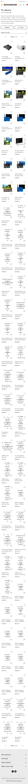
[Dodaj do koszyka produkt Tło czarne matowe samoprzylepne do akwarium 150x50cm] (24, 405)
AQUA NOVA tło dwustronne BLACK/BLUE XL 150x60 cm (20, 198)
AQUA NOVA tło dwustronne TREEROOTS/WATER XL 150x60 (7, 292)
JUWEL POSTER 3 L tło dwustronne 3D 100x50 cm (7, 315)
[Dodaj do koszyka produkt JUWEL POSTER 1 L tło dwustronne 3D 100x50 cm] (11, 240)
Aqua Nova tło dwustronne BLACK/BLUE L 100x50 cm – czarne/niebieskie (20, 127)
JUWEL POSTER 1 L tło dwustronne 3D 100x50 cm (7, 245)
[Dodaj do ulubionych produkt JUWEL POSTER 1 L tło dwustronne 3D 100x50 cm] (11, 229)
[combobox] (14, 32)
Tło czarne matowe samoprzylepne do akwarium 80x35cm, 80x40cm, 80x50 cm (6, 386)
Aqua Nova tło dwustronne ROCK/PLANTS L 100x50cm (19, 104)
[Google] (15, 771)
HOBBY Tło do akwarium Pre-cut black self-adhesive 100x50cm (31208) (20, 432)
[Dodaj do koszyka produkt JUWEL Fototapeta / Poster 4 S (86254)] (11, 686)
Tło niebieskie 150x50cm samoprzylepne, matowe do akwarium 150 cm (20, 737)
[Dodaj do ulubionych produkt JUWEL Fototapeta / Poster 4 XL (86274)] (24, 675)
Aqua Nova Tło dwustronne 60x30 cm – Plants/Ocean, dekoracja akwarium (7, 104)
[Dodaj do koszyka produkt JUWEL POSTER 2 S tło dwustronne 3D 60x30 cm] (24, 240)
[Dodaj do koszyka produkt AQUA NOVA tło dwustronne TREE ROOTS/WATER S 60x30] (11, 170)
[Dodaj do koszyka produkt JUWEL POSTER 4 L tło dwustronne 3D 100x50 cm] (24, 287)
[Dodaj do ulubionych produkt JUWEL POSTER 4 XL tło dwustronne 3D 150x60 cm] (24, 323)
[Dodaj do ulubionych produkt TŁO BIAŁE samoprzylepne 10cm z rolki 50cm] (24, 41)
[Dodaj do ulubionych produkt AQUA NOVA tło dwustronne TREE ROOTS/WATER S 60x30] (11, 159)
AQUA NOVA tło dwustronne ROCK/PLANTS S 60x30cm (19, 81)
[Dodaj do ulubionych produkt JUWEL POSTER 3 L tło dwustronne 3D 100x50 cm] (11, 300)
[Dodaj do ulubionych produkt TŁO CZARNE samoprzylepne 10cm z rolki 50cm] (11, 41)
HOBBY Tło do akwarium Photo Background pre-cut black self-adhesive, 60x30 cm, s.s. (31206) (7, 479)
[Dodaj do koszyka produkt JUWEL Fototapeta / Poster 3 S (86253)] (24, 639)
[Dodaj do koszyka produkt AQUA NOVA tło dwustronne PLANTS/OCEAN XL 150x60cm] (24, 311)
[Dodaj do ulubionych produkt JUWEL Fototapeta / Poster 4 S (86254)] (11, 675)
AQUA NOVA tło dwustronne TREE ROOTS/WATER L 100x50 (19, 174)
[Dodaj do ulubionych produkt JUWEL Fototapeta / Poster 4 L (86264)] (24, 652)
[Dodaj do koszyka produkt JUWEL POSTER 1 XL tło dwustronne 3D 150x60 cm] (11, 358)
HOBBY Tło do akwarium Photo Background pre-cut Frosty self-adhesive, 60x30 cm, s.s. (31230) (7, 573)
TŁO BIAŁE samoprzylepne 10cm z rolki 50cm (20, 57)
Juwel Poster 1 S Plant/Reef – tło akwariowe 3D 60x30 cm (7, 198)
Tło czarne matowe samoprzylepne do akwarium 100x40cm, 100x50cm (7, 409)
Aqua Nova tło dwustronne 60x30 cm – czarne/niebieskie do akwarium (7, 127)
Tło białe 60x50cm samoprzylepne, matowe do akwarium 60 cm (7, 714)
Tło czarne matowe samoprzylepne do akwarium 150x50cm (19, 409)
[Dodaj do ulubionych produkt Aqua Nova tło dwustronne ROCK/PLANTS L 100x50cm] (24, 88)
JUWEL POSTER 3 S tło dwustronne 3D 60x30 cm (7, 268)
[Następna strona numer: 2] (22, 37)
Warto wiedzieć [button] (6, 762)
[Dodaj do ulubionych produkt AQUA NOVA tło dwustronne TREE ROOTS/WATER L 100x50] (24, 159)
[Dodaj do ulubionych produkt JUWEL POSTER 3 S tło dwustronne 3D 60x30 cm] (11, 253)
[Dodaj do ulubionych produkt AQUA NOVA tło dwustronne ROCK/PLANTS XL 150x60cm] (11, 206)
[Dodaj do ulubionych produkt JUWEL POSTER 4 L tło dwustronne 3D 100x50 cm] (24, 276)
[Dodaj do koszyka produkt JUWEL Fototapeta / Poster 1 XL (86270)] (24, 616)
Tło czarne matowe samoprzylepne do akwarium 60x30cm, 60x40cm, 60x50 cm (20, 151)
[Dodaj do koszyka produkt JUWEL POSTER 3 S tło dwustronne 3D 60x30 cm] (11, 264)
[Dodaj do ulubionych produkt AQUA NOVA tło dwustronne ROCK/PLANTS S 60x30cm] (24, 65)
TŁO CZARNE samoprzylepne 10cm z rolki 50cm (7, 57)
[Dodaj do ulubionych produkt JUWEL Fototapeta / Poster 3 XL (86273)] (11, 652)
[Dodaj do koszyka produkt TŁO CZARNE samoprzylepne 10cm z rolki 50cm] (11, 53)
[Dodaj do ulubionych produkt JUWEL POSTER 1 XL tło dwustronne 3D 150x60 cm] (11, 347)
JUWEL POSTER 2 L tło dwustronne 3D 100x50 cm (20, 268)
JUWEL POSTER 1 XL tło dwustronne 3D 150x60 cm (7, 362)
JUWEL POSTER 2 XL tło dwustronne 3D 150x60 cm (7, 339)
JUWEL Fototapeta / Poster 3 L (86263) (19, 503)
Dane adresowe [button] (6, 755)
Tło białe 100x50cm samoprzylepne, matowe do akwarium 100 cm (7, 526)
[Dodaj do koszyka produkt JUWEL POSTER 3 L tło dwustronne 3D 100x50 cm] (11, 311)
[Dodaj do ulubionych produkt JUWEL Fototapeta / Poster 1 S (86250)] (11, 605)
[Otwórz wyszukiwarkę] (20, 4)
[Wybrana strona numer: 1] (14, 37)
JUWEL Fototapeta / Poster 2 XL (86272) (6, 644)
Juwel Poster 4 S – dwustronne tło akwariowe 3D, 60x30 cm (20, 221)
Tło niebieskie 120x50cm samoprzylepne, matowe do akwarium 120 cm (7, 432)
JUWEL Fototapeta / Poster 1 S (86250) (6, 620)
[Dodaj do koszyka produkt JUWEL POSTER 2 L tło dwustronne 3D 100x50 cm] (24, 264)
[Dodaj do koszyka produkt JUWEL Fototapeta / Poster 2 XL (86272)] (11, 639)
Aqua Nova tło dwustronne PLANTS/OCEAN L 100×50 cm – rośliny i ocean (7, 151)
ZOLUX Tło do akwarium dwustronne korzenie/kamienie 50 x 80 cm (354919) (20, 550)
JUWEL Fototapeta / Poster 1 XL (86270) (19, 620)
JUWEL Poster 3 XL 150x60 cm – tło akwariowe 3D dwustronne (19, 362)
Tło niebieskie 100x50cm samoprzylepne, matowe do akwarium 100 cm (7, 737)
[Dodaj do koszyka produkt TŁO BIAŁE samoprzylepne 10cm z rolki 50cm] (24, 53)
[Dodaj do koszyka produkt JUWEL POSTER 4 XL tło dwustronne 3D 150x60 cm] (24, 334)
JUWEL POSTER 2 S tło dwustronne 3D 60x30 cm (20, 245)
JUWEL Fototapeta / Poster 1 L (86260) (19, 597)
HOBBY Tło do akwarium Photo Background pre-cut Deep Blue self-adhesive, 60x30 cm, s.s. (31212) (20, 479)
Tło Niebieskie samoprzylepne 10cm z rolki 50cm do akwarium (7, 81)
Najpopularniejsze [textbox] (5, 32)
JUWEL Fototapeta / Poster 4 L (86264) (19, 667)
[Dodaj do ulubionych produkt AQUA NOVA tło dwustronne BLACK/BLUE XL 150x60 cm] (24, 182)
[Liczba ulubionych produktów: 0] (23, 4)
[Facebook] (13, 771)
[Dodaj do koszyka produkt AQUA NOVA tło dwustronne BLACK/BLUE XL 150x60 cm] (24, 193)
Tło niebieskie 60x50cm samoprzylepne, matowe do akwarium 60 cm (7, 550)
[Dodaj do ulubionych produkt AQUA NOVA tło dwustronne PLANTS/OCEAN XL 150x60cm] (24, 300)
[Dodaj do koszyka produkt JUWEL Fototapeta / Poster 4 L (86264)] (24, 663)
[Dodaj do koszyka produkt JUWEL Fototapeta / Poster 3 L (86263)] (24, 498)
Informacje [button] (4, 758)
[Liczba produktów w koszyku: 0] (26, 4)
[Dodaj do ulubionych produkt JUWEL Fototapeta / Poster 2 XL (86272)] (11, 628)
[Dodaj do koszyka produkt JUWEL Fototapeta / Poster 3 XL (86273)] (11, 663)
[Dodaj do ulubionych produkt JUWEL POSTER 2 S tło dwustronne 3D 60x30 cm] (24, 229)
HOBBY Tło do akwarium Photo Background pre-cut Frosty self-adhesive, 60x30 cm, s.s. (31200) (7, 503)
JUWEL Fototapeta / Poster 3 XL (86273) (6, 667)
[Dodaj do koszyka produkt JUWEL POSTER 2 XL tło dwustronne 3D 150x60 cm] (11, 334)
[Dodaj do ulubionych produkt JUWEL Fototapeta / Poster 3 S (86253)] (24, 628)
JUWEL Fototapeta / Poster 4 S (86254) (6, 691)
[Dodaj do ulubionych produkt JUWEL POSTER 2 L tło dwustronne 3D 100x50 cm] (24, 253)
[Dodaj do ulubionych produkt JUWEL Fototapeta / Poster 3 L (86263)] (24, 487)
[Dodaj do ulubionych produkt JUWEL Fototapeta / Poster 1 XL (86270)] (24, 605)
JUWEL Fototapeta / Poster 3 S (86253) (19, 644)
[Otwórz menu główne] (2, 5)
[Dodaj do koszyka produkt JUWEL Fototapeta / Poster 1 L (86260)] (24, 592)
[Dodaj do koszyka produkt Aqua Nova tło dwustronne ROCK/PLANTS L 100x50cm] (24, 100)
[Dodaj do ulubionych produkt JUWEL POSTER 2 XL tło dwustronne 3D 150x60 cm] (11, 323)
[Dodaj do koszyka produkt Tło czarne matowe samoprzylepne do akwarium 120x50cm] (24, 381)
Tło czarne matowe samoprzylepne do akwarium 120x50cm (19, 386)
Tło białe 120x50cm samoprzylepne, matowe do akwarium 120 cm (20, 456)
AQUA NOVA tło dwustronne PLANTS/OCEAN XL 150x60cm (19, 315)
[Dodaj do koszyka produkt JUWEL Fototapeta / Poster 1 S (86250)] (11, 616)
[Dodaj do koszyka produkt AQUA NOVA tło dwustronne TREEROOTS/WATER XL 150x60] (11, 287)
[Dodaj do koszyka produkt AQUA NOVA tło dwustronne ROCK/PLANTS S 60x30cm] (24, 76)
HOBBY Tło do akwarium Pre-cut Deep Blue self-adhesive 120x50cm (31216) (20, 573)
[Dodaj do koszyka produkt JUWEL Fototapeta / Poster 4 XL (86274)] (24, 686)
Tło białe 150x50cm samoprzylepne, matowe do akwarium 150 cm (20, 526)
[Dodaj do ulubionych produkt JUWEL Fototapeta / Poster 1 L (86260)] (24, 581)
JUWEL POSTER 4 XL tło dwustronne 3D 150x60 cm (20, 339)
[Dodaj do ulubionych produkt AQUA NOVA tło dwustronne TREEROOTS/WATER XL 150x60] (11, 276)
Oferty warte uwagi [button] (7, 766)
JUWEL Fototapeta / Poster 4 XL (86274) (19, 691)
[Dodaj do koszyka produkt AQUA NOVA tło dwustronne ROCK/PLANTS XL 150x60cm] (11, 217)
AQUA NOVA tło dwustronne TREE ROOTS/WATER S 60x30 (6, 174)
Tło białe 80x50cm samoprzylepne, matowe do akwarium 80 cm (20, 714)
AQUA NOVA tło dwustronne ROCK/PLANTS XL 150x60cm (6, 221)
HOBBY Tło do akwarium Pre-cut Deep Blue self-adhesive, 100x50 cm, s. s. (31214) (7, 597)
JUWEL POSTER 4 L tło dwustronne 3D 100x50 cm (20, 292)
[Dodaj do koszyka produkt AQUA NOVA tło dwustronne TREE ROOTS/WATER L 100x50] (24, 170)
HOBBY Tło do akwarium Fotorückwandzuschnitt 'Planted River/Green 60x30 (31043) (7, 456)
